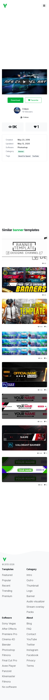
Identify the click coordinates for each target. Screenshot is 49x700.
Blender (6, 644)
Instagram (32, 650)
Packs (30, 612)
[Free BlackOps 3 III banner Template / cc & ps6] (24, 374)
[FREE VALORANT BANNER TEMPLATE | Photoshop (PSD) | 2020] (24, 438)
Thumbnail (33, 585)
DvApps (25, 109)
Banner (21, 151)
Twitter (31, 644)
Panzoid (6, 671)
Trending (7, 590)
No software (9, 686)
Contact (31, 634)
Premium (7, 596)
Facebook (32, 655)
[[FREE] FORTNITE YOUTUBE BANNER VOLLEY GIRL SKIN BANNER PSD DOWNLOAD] (24, 343)
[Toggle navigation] (44, 6)
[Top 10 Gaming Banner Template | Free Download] (24, 279)
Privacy (31, 660)
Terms (30, 665)
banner (18, 230)
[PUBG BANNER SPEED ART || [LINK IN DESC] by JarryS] (24, 311)
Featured (7, 575)
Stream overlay (35, 606)
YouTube (35, 156)
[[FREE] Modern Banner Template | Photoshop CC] (24, 406)
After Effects (9, 628)
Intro (29, 575)
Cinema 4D (8, 639)
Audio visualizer (36, 601)
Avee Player (9, 665)
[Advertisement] (24, 38)
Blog (29, 623)
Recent (6, 585)
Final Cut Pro (9, 660)
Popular (6, 580)
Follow (25, 117)
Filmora (6, 655)
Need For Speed (24, 156)
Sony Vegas (9, 623)
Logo (30, 590)
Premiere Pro (9, 634)
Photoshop (23, 147)
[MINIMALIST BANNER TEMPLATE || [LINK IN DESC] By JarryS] (24, 248)
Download (15, 100)
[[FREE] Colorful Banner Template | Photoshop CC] (24, 469)
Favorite (34, 100)
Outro (30, 580)
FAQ (29, 628)
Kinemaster (8, 676)
